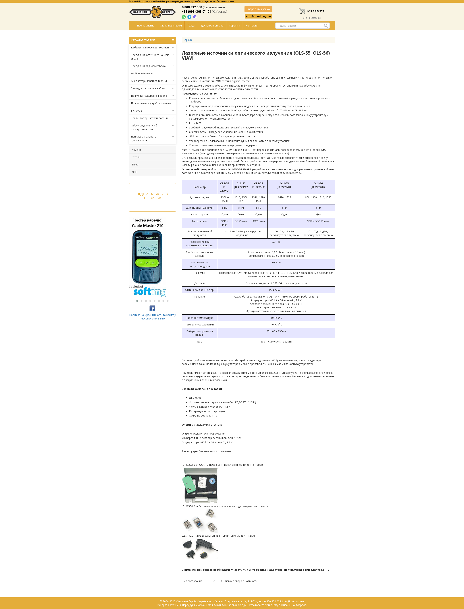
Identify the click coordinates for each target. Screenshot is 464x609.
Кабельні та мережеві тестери (150, 47)
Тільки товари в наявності (241, 581)
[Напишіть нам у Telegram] (189, 16)
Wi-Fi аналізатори (142, 73)
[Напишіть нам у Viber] (195, 16)
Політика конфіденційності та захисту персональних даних (152, 316)
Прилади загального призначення (143, 138)
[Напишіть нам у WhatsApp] (184, 16)
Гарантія (234, 25)
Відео (135, 164)
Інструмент (138, 110)
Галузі (191, 25)
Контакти (252, 25)
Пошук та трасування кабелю (149, 95)
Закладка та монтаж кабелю (148, 88)
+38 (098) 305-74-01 (196, 11)
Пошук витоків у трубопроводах (151, 103)
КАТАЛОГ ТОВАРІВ (143, 40)
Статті (136, 157)
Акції (134, 172)
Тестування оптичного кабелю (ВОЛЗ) (150, 56)
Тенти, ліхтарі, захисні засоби (149, 118)
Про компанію (145, 25)
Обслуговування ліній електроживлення (144, 127)
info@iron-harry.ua (258, 16)
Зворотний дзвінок (258, 9)
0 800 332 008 (192, 7)
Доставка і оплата (212, 25)
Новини (136, 149)
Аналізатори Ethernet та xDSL (149, 81)
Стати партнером (171, 25)
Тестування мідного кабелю (148, 66)
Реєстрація (315, 17)
